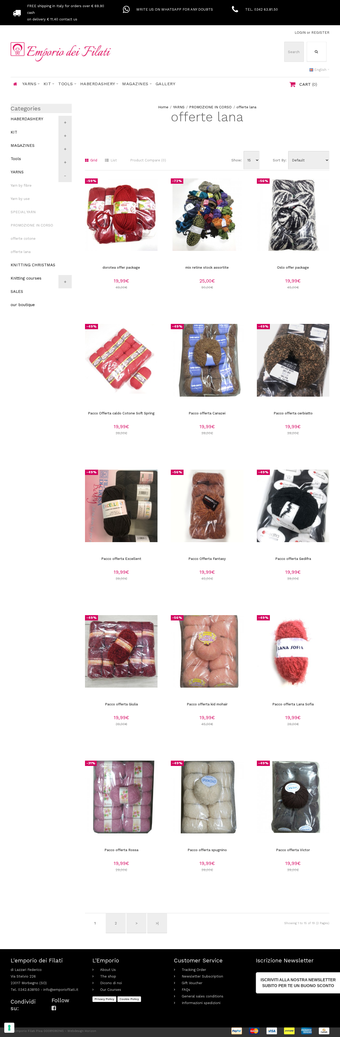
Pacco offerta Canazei (207, 413)
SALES (17, 291)
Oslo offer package (293, 267)
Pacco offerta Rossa (121, 850)
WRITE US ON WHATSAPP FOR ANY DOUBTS (174, 9)
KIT (14, 132)
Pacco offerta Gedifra (293, 559)
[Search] (317, 52)
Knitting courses (26, 278)
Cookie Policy (129, 999)
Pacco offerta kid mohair (207, 704)
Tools (16, 158)
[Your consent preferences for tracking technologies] (9, 1028)
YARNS (179, 107)
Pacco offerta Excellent (121, 559)
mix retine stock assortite (207, 267)
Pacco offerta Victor (293, 850)
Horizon (90, 1031)
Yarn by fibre (21, 185)
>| (157, 923)
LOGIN (300, 33)
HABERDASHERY (27, 119)
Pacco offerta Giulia (121, 704)
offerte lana (246, 107)
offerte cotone (23, 239)
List (113, 160)
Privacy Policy (104, 999)
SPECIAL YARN (23, 212)
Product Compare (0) (148, 160)
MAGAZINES (23, 145)
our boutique (23, 304)
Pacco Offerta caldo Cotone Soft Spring (121, 413)
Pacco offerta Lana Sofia (293, 704)
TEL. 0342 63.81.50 (261, 9)
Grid (93, 160)
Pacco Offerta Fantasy (207, 559)
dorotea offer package (121, 267)
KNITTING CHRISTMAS (33, 265)
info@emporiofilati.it (60, 990)
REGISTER (320, 33)
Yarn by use (20, 199)
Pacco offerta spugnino (207, 850)
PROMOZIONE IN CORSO (210, 107)
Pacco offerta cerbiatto (293, 413)
